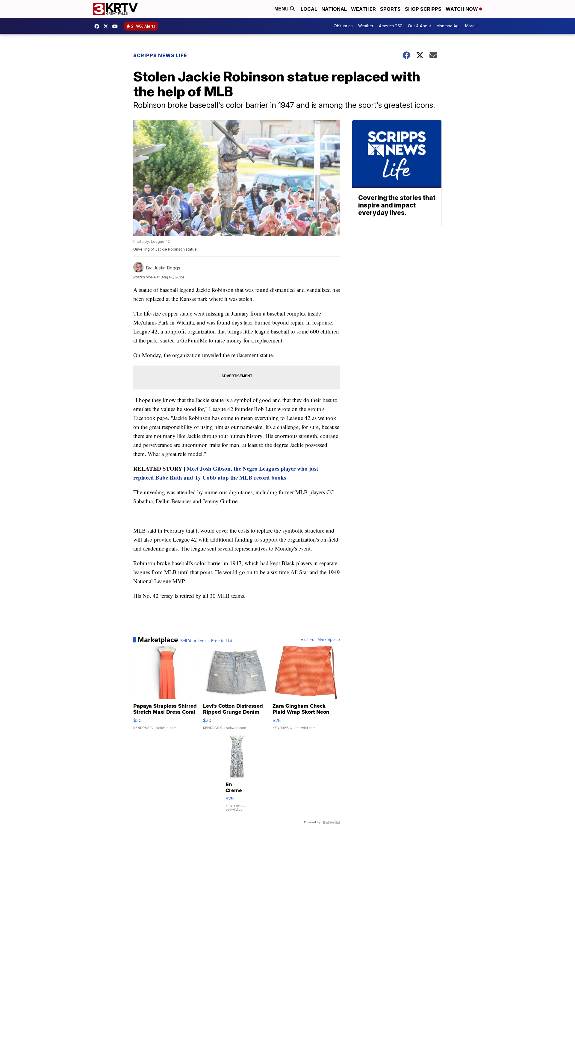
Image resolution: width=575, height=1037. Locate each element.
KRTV (107, 26)
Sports (390, 9)
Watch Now (462, 9)
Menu (282, 8)
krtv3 (98, 26)
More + (471, 26)
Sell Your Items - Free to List (206, 641)
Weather (363, 9)
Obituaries (343, 26)
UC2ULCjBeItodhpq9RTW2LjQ (116, 26)
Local (309, 9)
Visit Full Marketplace (320, 640)
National (334, 9)
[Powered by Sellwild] (331, 822)
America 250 (390, 26)
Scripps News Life (160, 55)
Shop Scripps (423, 9)
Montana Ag (447, 26)
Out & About (419, 26)
